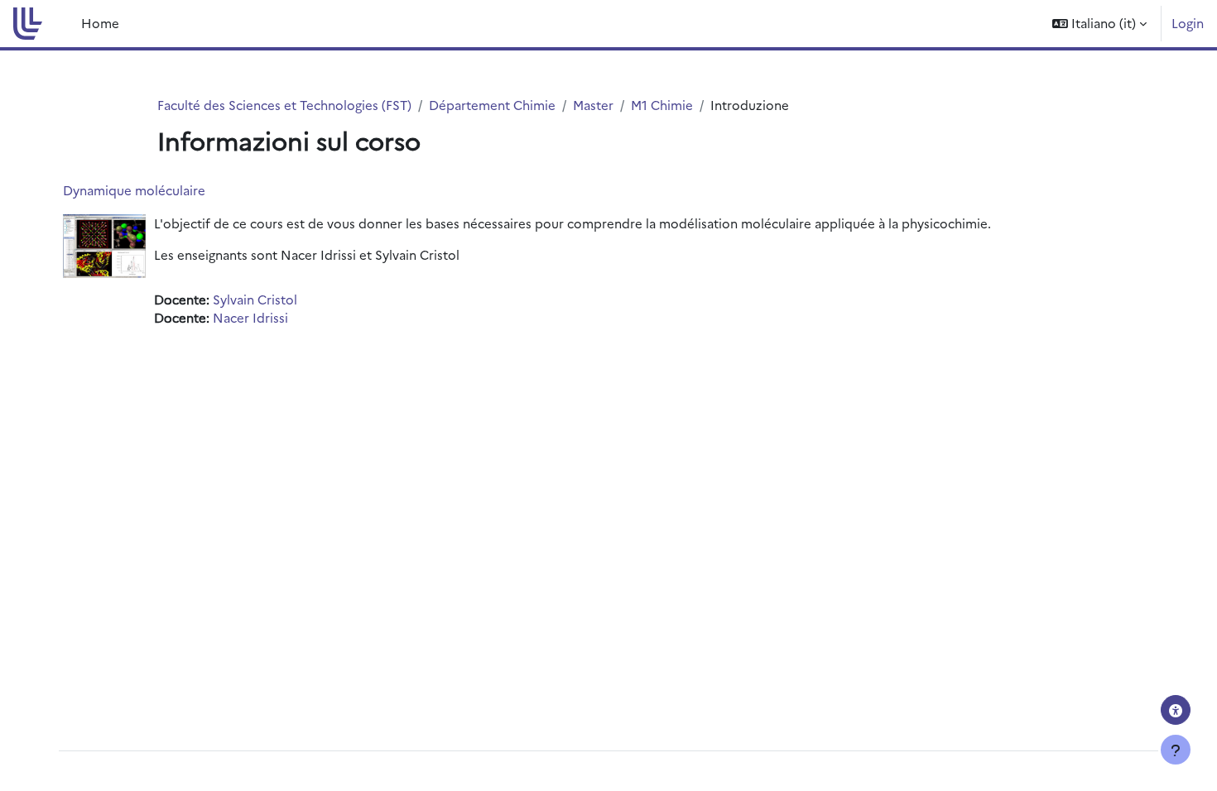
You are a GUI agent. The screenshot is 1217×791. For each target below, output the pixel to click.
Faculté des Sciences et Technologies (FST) (284, 104)
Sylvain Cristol (255, 299)
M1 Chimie (662, 104)
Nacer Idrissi (250, 317)
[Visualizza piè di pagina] (1176, 750)
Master (593, 104)
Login (1187, 22)
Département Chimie (492, 104)
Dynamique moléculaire (134, 190)
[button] (1099, 23)
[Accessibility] (1176, 710)
